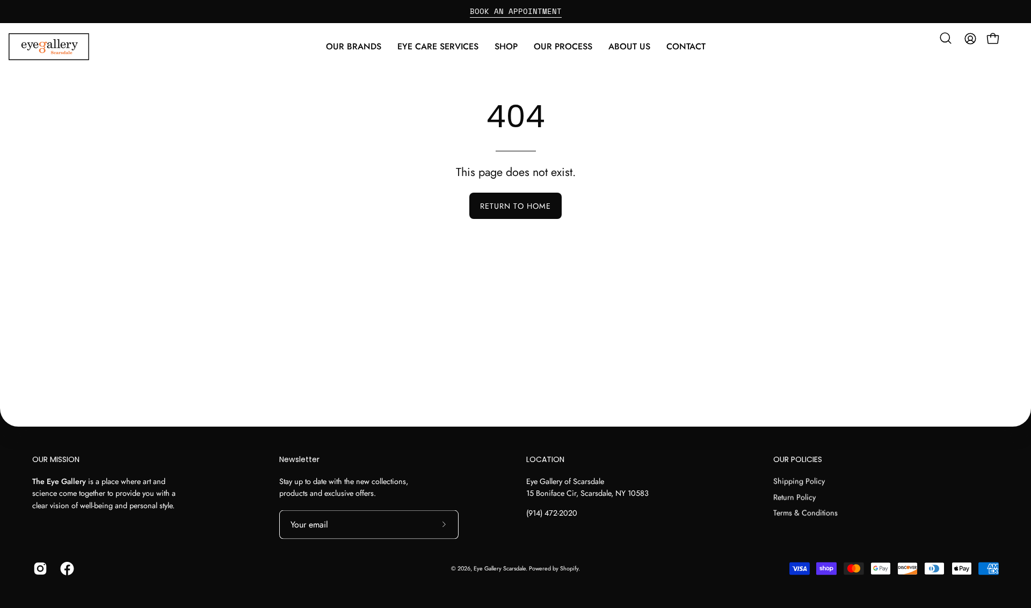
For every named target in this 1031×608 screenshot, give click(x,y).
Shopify (569, 568)
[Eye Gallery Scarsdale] (75, 46)
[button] (438, 46)
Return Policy (794, 497)
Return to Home (515, 206)
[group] (515, 11)
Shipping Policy (799, 480)
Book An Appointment (516, 11)
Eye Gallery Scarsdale (500, 568)
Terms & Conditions (805, 513)
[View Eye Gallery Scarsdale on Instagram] (38, 568)
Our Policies (797, 460)
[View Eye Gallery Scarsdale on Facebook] (65, 568)
